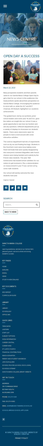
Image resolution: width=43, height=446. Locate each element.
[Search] (36, 204)
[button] (6, 187)
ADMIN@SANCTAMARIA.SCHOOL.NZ (19, 406)
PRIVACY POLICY (21, 438)
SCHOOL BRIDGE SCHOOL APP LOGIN (15, 410)
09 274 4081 (12, 397)
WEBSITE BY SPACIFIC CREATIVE (26, 433)
